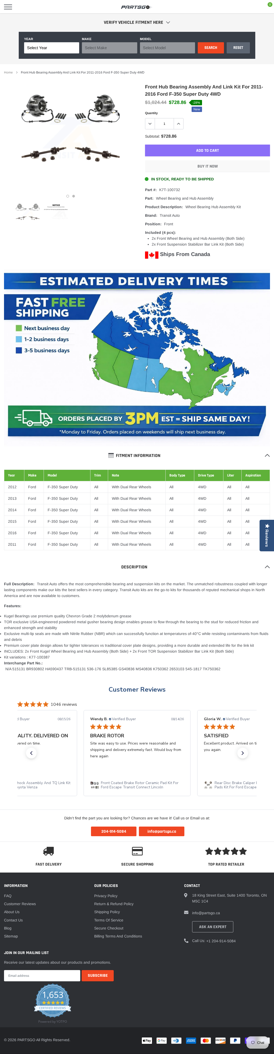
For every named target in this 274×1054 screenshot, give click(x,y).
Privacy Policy (105, 896)
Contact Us (13, 920)
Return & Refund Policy (114, 904)
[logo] (137, 7)
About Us (12, 912)
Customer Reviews (137, 689)
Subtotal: (152, 136)
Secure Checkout (108, 928)
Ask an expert (212, 927)
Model (145, 39)
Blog (8, 928)
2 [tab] (73, 196)
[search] (21, 7)
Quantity (151, 113)
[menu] (8, 7)
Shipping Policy (107, 912)
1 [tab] (67, 196)
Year (28, 39)
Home (8, 72)
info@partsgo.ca (206, 913)
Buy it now (207, 166)
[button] (31, 753)
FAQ (8, 896)
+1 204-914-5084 (221, 941)
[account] (254, 7)
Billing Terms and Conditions (118, 936)
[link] (28, 214)
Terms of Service (108, 920)
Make (87, 39)
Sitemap (11, 936)
